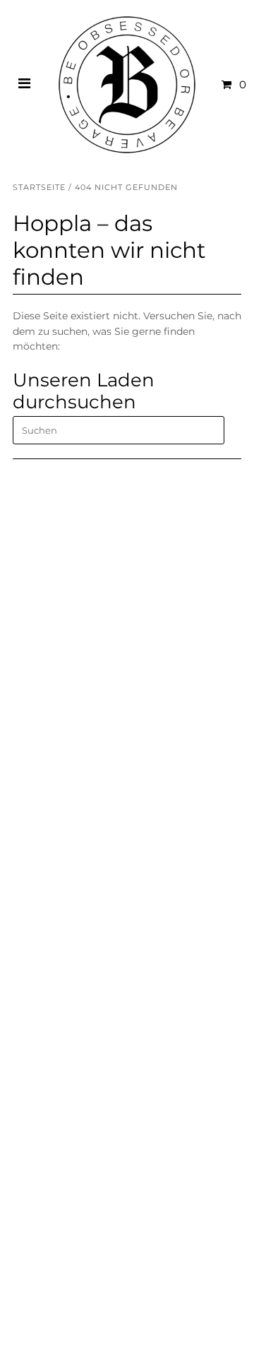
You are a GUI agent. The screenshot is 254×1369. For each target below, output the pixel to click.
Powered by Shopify (119, 1344)
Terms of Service (54, 881)
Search (30, 912)
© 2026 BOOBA (42, 1344)
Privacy (31, 896)
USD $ (42, 1216)
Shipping (35, 850)
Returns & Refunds (58, 866)
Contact (32, 835)
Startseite (39, 187)
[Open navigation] (25, 84)
